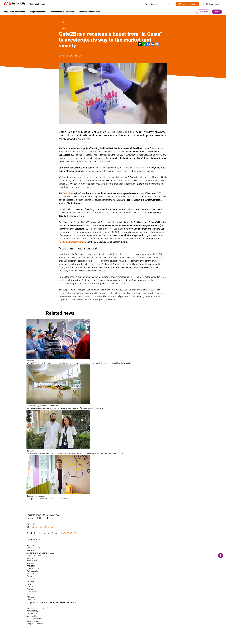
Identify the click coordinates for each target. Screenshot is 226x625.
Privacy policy (32, 610)
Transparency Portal (34, 618)
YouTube (30, 589)
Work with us (31, 560)
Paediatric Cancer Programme (73, 241)
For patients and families (14, 12)
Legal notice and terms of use (38, 608)
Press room (31, 599)
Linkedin (29, 586)
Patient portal (214, 4)
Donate (216, 12)
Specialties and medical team (61, 12)
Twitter (29, 584)
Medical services (33, 547)
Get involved (203, 12)
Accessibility (31, 616)
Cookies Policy (32, 613)
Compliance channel (34, 623)
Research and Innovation (89, 12)
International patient (189, 4)
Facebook (30, 578)
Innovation (30, 566)
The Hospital (34, 4)
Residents (30, 573)
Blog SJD (30, 597)
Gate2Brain (68, 193)
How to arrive (31, 524)
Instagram (30, 581)
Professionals (32, 571)
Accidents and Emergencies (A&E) (40, 553)
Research (78, 56)
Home (61, 22)
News (43, 4)
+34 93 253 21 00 (45, 526)
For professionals (37, 12)
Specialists (31, 550)
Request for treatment (35, 555)
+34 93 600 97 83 (68, 533)
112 (40, 539)
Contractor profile (33, 621)
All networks (31, 591)
